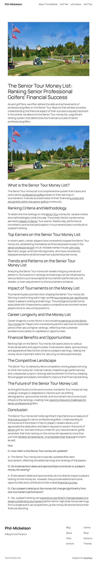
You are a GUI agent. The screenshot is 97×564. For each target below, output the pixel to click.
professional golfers (33, 194)
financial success (17, 419)
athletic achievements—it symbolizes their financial (46, 437)
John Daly (74, 247)
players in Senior (29, 221)
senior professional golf (21, 247)
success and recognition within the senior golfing (46, 199)
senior (11, 429)
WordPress (88, 558)
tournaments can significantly (71, 297)
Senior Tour (51, 214)
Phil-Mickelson (13, 4)
